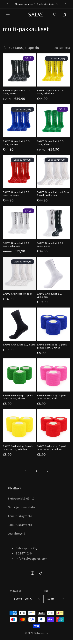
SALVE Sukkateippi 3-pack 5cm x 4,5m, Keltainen (18, 448)
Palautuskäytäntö (20, 525)
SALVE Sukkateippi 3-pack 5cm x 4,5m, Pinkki (52, 397)
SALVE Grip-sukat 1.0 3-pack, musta (16, 92)
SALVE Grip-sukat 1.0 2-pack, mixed (50, 245)
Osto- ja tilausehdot (22, 507)
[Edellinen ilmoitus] (7, 4)
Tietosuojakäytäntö (21, 498)
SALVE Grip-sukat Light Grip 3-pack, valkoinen (53, 194)
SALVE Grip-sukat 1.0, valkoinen (49, 295)
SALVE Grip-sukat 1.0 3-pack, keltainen (50, 92)
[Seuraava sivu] (47, 471)
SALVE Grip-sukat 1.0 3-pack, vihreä (50, 143)
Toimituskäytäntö (20, 516)
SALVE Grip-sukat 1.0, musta (19, 344)
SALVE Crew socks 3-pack (17, 293)
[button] (8, 14)
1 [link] (26, 471)
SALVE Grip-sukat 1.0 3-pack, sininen (16, 143)
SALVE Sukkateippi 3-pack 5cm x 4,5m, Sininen (52, 346)
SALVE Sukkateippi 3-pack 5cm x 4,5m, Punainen (52, 448)
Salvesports (41, 632)
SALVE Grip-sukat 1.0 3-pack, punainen (16, 194)
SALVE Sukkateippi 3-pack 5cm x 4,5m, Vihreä (18, 397)
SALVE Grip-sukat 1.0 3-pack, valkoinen (16, 245)
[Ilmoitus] (66, 4)
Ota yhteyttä (16, 533)
